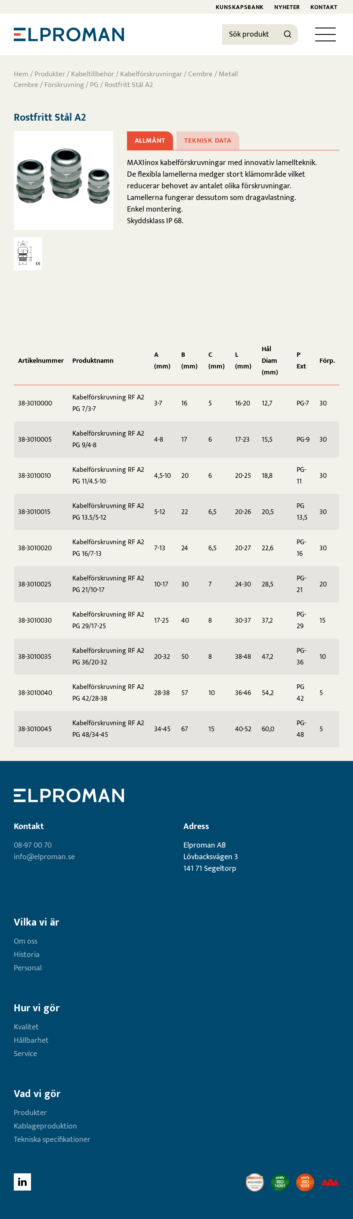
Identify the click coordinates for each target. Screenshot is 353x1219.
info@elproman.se (44, 857)
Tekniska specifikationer (52, 1139)
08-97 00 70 (33, 845)
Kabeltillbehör (92, 74)
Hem (21, 74)
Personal (28, 968)
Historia (27, 954)
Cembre (200, 74)
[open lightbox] (63, 181)
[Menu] (325, 34)
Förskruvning (64, 85)
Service (25, 1054)
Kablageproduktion (45, 1126)
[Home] (69, 34)
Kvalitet (26, 1027)
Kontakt (324, 7)
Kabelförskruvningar (151, 74)
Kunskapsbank (240, 7)
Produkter (49, 74)
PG (94, 85)
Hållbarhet (31, 1040)
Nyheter (287, 7)
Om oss (25, 941)
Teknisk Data (208, 141)
